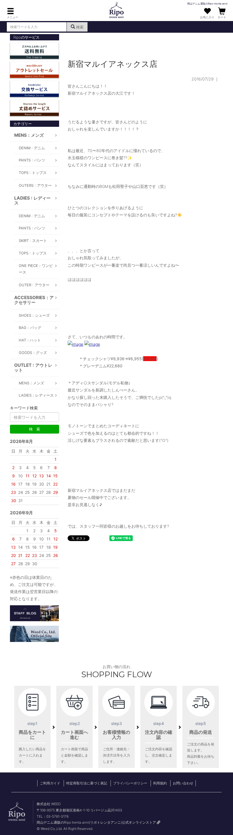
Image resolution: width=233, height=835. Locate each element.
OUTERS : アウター (35, 185)
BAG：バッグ (30, 328)
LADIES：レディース (36, 395)
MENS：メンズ (31, 383)
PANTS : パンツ (32, 160)
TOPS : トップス (33, 173)
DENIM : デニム (32, 148)
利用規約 (160, 783)
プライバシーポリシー (130, 783)
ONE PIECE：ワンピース (36, 269)
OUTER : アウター (34, 285)
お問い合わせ (183, 783)
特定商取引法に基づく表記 (86, 783)
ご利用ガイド (50, 783)
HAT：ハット (30, 340)
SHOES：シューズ (34, 315)
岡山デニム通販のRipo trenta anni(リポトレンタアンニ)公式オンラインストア (97, 822)
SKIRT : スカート (33, 241)
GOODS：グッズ (33, 353)
